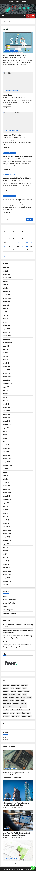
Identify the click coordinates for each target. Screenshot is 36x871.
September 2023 (7, 343)
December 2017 (7, 571)
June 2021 (5, 435)
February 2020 (6, 486)
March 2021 (6, 445)
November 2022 (7, 377)
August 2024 (6, 305)
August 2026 (6, 267)
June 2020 (5, 472)
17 (5, 246)
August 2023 (6, 346)
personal (27, 710)
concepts (13, 691)
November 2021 (7, 418)
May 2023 (5, 356)
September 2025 (7, 278)
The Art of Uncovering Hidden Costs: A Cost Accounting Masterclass (16, 774)
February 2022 (6, 407)
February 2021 (6, 448)
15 (27, 242)
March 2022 (6, 404)
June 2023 (5, 353)
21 (22, 246)
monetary (6, 710)
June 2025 (5, 281)
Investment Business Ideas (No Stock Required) (17, 200)
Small (23, 713)
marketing (18, 707)
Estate (18, 694)
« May (4, 256)
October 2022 (6, 380)
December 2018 (7, 530)
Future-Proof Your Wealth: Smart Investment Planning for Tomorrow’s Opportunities (17, 637)
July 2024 (5, 308)
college (24, 688)
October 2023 (6, 339)
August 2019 (6, 503)
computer (6, 691)
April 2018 (5, 557)
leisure (11, 707)
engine (5, 694)
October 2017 (6, 578)
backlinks (5, 688)
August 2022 (6, 387)
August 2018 (6, 544)
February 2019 (6, 523)
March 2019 (6, 520)
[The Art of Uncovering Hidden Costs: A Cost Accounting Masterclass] (18, 760)
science (12, 713)
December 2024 (7, 295)
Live (33, 15)
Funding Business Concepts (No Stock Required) (17, 156)
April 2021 (5, 441)
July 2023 (5, 349)
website (24, 716)
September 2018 (7, 540)
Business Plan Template (9, 603)
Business (5, 596)
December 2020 (7, 455)
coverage (26, 691)
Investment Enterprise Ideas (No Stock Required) (17, 178)
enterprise (12, 694)
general (29, 697)
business (18, 688)
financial (11, 697)
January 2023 (6, 370)
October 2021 (6, 421)
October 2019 (6, 496)
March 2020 (6, 482)
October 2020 (6, 462)
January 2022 (6, 411)
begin (12, 688)
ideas (22, 701)
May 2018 (5, 554)
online (12, 710)
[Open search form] (24, 15)
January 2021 (6, 452)
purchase (5, 713)
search (18, 713)
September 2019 (7, 499)
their (12, 716)
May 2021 (5, 438)
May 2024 (5, 315)
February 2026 (6, 274)
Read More (7, 68)
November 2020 (7, 459)
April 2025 (5, 288)
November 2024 (7, 298)
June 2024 (5, 312)
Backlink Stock (18, 82)
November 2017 (7, 574)
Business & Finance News (10, 50)
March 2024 (6, 322)
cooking (20, 691)
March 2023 (6, 363)
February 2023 (6, 366)
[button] (2, 15)
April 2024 (5, 319)
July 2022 (5, 390)
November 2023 (7, 336)
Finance (5, 606)
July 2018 (5, 547)
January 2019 (6, 527)
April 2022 (5, 401)
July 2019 (5, 506)
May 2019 (5, 513)
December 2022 (7, 373)
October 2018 (6, 537)
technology (6, 716)
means (24, 707)
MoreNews (20, 869)
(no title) (5, 641)
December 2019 (7, 493)
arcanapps (6, 739)
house (17, 701)
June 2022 (5, 394)
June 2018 (5, 551)
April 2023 (5, 360)
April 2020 (5, 479)
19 (13, 246)
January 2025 (6, 291)
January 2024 (6, 329)
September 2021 (7, 424)
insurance (23, 704)
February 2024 (6, 326)
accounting (6, 685)
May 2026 (5, 271)
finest (17, 697)
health (12, 701)
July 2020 (5, 469)
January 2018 (6, 568)
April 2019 (5, 516)
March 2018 (6, 561)
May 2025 (5, 285)
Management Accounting (9, 613)
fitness (23, 697)
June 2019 (5, 510)
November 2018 (7, 534)
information (16, 704)
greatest (5, 701)
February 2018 (6, 564)
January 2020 (6, 489)
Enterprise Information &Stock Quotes (18, 42)
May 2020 (5, 476)
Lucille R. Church (7, 57)
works (29, 716)
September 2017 (7, 581)
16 (31, 242)
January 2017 (6, 585)
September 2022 (7, 383)
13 (18, 242)
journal (5, 707)
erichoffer (6, 737)
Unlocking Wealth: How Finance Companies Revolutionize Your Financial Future (16, 804)
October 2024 (6, 302)
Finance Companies (8, 610)
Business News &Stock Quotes (18, 122)
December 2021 (7, 414)
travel (17, 716)
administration (15, 685)
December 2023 (7, 332)
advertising (24, 685)
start (28, 713)
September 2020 (7, 465)
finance (5, 697)
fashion (24, 694)
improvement (7, 704)
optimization (19, 710)
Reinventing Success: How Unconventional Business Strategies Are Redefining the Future (17, 646)
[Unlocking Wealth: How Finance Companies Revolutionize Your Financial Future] (18, 790)
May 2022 (5, 397)
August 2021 (6, 428)
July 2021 (5, 431)
